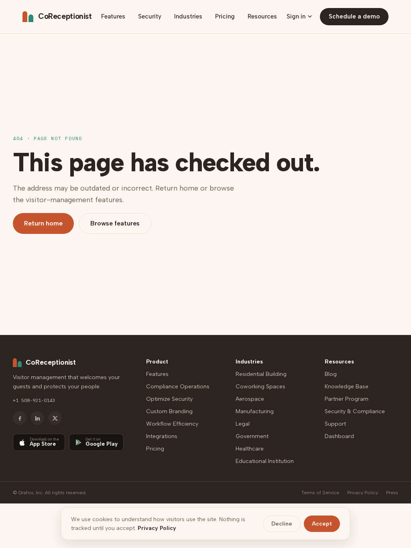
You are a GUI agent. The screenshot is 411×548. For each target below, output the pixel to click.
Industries (188, 16)
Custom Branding (169, 411)
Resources (262, 16)
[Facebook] (19, 418)
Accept (322, 523)
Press (392, 492)
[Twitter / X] (55, 418)
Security (149, 16)
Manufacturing (255, 411)
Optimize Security (169, 399)
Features (113, 16)
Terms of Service (320, 492)
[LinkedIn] (37, 418)
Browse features (115, 223)
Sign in (296, 16)
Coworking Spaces (260, 386)
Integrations (161, 436)
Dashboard (339, 436)
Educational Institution (265, 461)
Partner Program (346, 399)
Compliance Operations (178, 386)
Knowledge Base (346, 386)
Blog (331, 374)
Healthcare (250, 448)
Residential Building (261, 374)
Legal (243, 423)
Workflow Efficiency (172, 423)
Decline (281, 523)
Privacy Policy (362, 492)
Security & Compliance (355, 411)
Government (252, 436)
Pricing (225, 16)
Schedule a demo (354, 16)
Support (335, 423)
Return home (43, 223)
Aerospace (250, 399)
